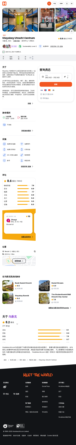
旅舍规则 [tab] (11, 58)
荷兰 (9, 41)
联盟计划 (61, 412)
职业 (60, 396)
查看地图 (16, 41)
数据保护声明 (7, 435)
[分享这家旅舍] (72, 31)
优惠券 (24, 435)
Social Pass (46, 386)
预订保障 (45, 396)
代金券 (29, 435)
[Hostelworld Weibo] (4, 386)
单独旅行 (45, 407)
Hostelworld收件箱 (65, 417)
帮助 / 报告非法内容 (31, 412)
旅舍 (4, 35)
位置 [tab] (18, 58)
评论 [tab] (25, 58)
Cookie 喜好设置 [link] (52, 435)
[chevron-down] (17, 324)
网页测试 (36, 435)
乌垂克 (4, 41)
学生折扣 (45, 412)
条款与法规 (16, 435)
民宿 (26, 396)
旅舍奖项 (45, 402)
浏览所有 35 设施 (56, 46)
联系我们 (28, 407)
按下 (60, 391)
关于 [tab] (3, 58)
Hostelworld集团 (64, 386)
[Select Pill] (49, 4)
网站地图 (43, 435)
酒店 (26, 391)
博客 (43, 391)
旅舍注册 (61, 407)
